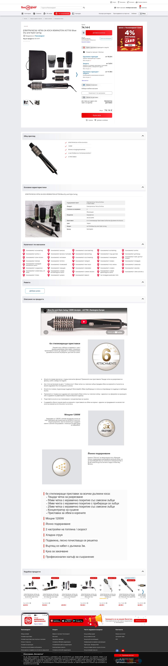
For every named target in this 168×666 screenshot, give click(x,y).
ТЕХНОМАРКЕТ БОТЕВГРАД (108, 250)
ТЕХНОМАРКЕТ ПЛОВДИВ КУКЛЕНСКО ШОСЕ (33, 264)
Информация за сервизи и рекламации (94, 642)
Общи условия (25, 633)
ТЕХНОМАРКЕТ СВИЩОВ (58, 268)
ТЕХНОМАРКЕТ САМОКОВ (132, 264)
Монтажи (55, 636)
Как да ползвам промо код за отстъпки (94, 647)
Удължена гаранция (57, 639)
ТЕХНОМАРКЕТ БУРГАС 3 (33, 254)
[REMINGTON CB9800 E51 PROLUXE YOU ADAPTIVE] (127, 584)
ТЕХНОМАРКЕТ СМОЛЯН (132, 268)
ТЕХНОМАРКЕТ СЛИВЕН (107, 268)
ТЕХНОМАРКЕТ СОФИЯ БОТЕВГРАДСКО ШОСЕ (57, 271)
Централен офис (120, 636)
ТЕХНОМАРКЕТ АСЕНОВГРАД (34, 250)
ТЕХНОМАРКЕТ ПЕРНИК (33, 261)
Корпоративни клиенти (58, 647)
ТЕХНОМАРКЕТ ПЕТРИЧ (58, 261)
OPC (117, 639)
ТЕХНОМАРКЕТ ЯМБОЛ (82, 275)
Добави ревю (34, 291)
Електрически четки (59, 18)
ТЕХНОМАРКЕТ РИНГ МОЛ (83, 264)
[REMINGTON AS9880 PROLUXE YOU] (89, 584)
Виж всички (85, 80)
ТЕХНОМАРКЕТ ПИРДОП (82, 261)
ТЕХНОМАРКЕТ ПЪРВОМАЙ (59, 264)
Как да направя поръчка (90, 650)
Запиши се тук (140, 621)
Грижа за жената (48, 18)
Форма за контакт (120, 633)
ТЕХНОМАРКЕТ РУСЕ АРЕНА (108, 264)
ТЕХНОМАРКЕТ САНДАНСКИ (34, 268)
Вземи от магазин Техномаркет (61, 633)
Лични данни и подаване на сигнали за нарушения (35, 650)
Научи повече (38, 624)
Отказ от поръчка (26, 642)
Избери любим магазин (90, 88)
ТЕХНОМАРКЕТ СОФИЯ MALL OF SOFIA (35, 271)
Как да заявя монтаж (89, 636)
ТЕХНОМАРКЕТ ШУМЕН (57, 275)
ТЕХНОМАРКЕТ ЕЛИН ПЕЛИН (34, 257)
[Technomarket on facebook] (117, 650)
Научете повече (86, 42)
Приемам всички (128, 655)
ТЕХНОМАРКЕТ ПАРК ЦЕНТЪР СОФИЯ (133, 257)
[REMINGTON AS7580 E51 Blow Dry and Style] (51, 584)
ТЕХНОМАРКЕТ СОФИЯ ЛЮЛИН (84, 272)
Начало (25, 18)
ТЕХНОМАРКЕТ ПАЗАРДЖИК (108, 257)
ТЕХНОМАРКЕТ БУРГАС (131, 250)
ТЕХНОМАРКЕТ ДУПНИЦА (132, 254)
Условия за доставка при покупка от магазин (33, 639)
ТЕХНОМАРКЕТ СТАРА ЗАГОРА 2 (134, 272)
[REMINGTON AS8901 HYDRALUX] (108, 584)
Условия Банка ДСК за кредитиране (62, 644)
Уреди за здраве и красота (36, 18)
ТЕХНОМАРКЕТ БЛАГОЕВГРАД (84, 250)
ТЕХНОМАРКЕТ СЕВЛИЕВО (83, 268)
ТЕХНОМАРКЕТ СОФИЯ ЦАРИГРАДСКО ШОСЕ (107, 271)
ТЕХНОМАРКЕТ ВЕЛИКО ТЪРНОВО (61, 254)
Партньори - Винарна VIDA (91, 644)
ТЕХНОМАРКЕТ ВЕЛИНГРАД (83, 254)
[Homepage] (29, 7)
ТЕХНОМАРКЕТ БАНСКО (58, 250)
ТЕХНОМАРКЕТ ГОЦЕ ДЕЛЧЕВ (109, 254)
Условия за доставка (26, 636)
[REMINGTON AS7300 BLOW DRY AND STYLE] (31, 584)
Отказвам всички (128, 659)
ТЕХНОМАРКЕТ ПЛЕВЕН (107, 261)
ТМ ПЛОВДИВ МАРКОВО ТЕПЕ (109, 275)
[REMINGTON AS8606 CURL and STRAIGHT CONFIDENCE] (70, 584)
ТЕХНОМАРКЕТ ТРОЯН (32, 275)
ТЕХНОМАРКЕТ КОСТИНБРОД (84, 257)
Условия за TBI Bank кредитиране (61, 642)
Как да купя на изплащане (91, 639)
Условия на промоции (27, 644)
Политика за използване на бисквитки (31, 647)
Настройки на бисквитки (127, 662)
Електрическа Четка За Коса (95, 206)
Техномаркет (40, 36)
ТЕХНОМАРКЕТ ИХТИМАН (58, 257)
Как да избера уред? (89, 633)
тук (38, 664)
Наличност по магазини (97, 93)
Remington (90, 229)
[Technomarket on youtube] (123, 650)
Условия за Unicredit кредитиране (61, 650)
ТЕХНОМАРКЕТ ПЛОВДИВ (132, 261)
